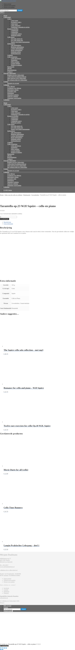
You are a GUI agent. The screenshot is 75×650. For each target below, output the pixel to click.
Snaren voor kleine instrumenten (20, 42)
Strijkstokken (11, 43)
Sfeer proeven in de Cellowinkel (16, 78)
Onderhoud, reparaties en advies (20, 27)
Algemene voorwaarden (14, 98)
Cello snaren (11, 37)
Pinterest (6, 593)
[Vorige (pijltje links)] (0, 649)
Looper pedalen (15, 63)
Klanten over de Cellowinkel (15, 75)
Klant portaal (7, 4)
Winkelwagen (8, 611)
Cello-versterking (12, 57)
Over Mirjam (11, 86)
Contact (6, 81)
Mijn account (7, 606)
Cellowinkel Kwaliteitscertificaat (16, 76)
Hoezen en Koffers (12, 29)
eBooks (9, 68)
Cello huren (14, 24)
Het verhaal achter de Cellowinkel (17, 80)
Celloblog (6, 100)
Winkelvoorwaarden (9, 5)
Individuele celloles (12, 90)
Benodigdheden (11, 70)
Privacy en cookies (9, 7)
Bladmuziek (10, 67)
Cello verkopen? (15, 25)
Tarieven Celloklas (12, 96)
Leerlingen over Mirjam (14, 88)
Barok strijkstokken (16, 50)
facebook (6, 588)
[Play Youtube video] (37, 257)
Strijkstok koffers (16, 35)
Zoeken (20, 10)
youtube (6, 590)
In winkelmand (4, 219)
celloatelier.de (4, 598)
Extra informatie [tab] (8, 224)
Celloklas (6, 85)
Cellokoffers (14, 32)
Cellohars (10, 55)
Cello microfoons (16, 58)
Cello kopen (14, 20)
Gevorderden (35, 195)
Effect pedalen (15, 62)
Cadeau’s (10, 72)
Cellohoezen (14, 30)
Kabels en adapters (16, 65)
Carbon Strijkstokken (17, 48)
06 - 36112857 (4, 565)
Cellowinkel (7, 17)
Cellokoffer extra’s (16, 34)
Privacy (2, 602)
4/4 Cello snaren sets (17, 40)
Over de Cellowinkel (10, 73)
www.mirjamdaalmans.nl (7, 566)
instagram (6, 591)
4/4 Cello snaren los (16, 39)
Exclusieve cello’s (16, 22)
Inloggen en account (13, 83)
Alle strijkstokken (16, 45)
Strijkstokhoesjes (16, 53)
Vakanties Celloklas (13, 95)
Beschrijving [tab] (7, 222)
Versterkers (14, 60)
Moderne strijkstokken (17, 47)
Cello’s (9, 19)
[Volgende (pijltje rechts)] (2, 649)
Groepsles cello (11, 91)
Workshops (10, 93)
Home (5, 15)
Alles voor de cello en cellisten (13, 195)
